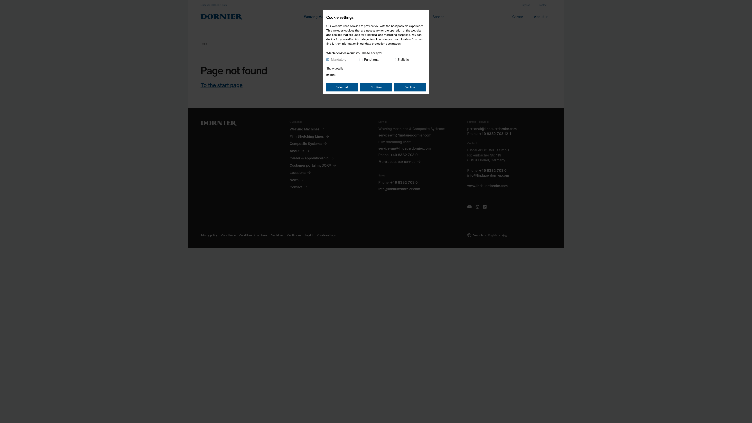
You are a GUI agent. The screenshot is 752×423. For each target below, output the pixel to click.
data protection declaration (383, 43)
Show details (334, 68)
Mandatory (338, 59)
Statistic (403, 59)
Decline (410, 87)
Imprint (330, 74)
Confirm (376, 87)
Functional (371, 59)
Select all (342, 87)
